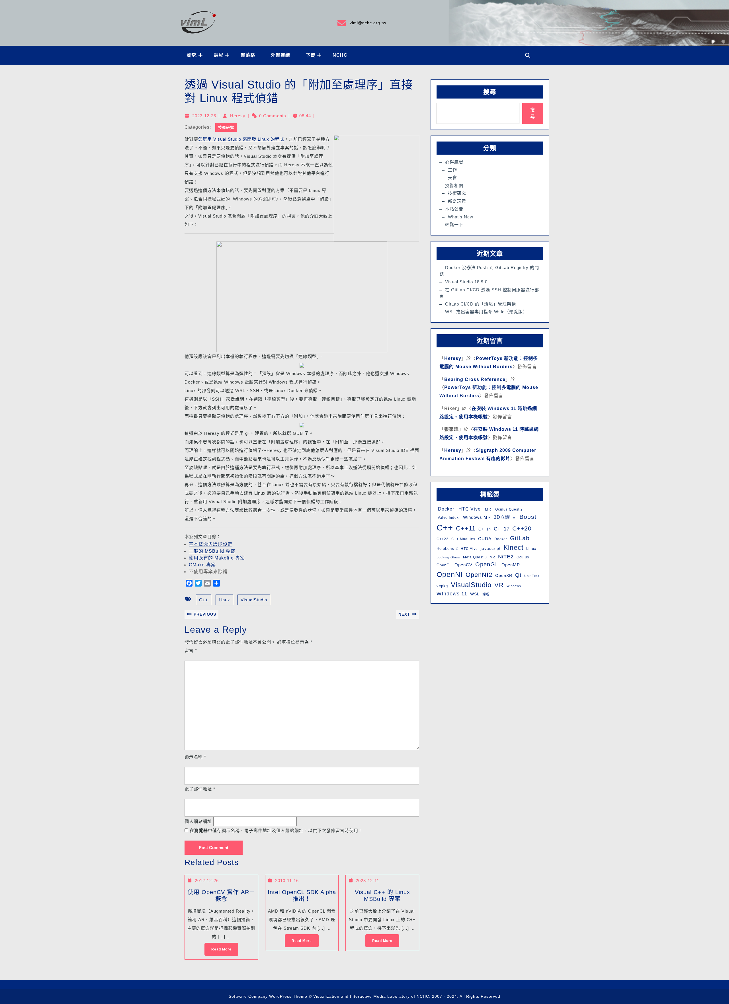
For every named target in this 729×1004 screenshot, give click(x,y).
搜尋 (489, 91)
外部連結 (280, 55)
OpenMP (510, 564)
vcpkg (442, 586)
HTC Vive (469, 508)
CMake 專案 (202, 564)
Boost (527, 516)
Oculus (523, 557)
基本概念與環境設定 (210, 544)
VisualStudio (254, 599)
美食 (452, 177)
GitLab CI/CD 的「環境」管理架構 (480, 304)
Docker (445, 509)
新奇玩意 (457, 201)
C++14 (484, 529)
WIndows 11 (452, 594)
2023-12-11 (367, 880)
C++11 (466, 528)
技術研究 (226, 127)
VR (499, 585)
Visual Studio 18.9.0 (466, 281)
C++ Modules (463, 539)
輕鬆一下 (454, 224)
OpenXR (503, 575)
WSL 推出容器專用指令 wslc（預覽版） (486, 311)
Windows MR (476, 517)
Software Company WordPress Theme (268, 996)
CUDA (485, 538)
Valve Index (448, 517)
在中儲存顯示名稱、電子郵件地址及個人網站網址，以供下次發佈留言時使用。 (276, 830)
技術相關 (454, 185)
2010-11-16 (287, 880)
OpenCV (463, 565)
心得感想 (454, 161)
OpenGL (487, 564)
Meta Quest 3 (475, 557)
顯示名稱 (195, 757)
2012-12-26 (207, 880)
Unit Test (531, 575)
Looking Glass (448, 557)
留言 (191, 650)
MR (487, 509)
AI (515, 517)
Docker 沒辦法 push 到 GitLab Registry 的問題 (489, 270)
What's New (460, 216)
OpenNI (450, 574)
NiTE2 (506, 557)
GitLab (520, 538)
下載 (311, 55)
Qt (518, 575)
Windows (514, 586)
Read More (218, 947)
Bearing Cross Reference (474, 379)
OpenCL (444, 565)
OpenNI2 (479, 574)
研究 (192, 55)
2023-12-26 (204, 115)
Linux (224, 599)
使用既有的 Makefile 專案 (217, 558)
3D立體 (502, 517)
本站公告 (454, 208)
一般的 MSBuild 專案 (212, 551)
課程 (219, 55)
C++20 (522, 528)
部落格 (248, 55)
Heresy (237, 115)
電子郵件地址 (200, 788)
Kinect (513, 547)
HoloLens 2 (447, 548)
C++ (203, 599)
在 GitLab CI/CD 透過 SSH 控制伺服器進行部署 (489, 293)
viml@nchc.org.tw (361, 22)
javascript (491, 548)
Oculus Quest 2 (508, 509)
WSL (475, 594)
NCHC (340, 55)
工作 (452, 169)
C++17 (501, 529)
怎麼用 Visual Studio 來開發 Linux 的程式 (241, 139)
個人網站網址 (198, 821)
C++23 (443, 539)
